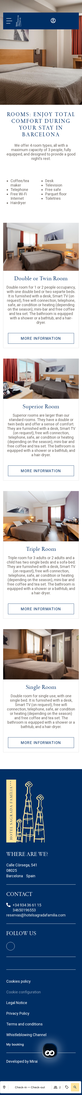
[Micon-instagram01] (10, 946)
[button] (75, 1087)
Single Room (41, 687)
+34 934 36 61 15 (27, 905)
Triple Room (41, 549)
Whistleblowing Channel (26, 1035)
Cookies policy (18, 981)
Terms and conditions (24, 1024)
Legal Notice (16, 1002)
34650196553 (24, 910)
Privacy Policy (17, 1013)
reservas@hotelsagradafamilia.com (36, 915)
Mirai (34, 1061)
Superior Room (41, 406)
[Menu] (9, 21)
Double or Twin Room (41, 278)
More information (41, 338)
